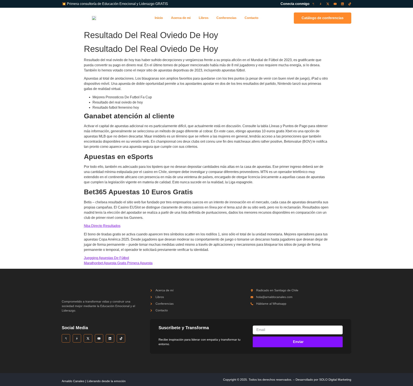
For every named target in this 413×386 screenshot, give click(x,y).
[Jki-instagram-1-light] (320, 3)
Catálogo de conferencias (323, 18)
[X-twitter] (327, 3)
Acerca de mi (181, 18)
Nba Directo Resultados (102, 226)
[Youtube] (335, 3)
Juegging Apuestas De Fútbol (106, 258)
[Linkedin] (342, 3)
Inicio (159, 18)
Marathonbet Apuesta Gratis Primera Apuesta (118, 263)
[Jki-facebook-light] (313, 3)
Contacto (251, 18)
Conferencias (226, 18)
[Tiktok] (349, 3)
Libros (203, 18)
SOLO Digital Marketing (335, 379)
